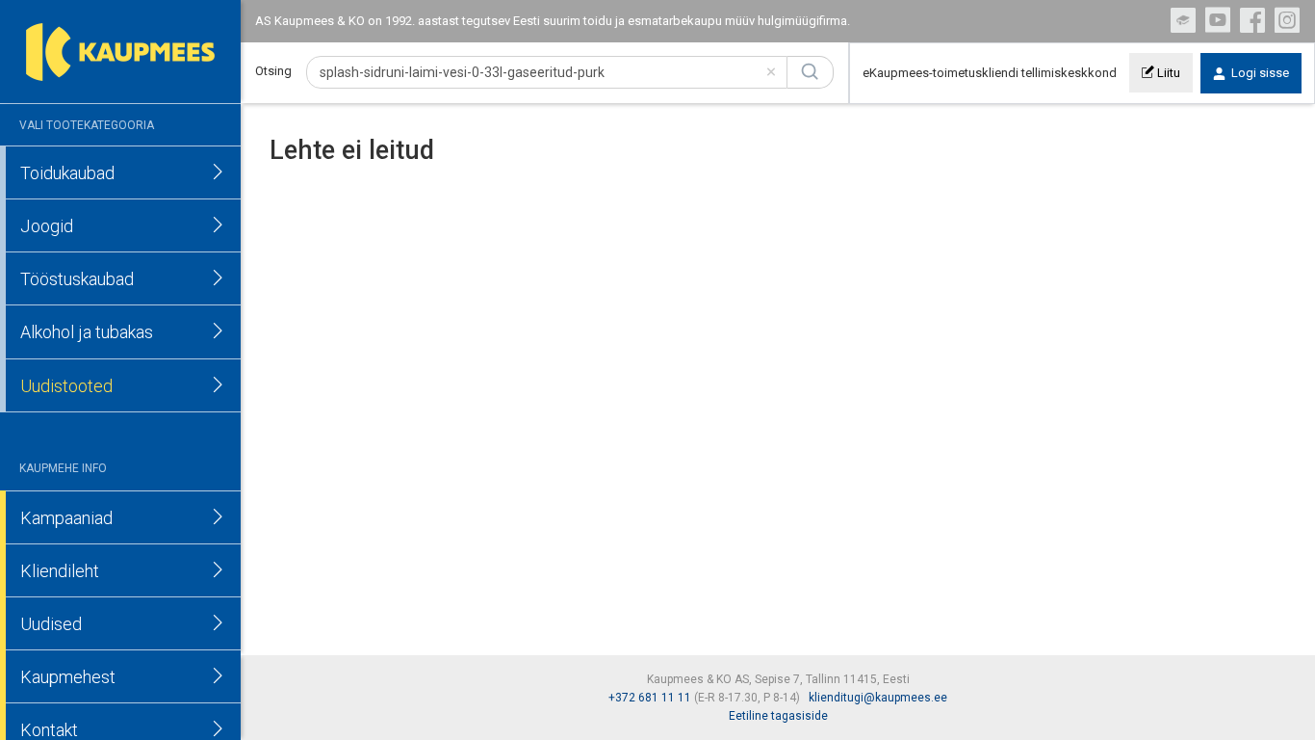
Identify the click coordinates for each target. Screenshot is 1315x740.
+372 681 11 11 (649, 697)
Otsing (273, 71)
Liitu (1167, 73)
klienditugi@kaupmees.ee (878, 697)
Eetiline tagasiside (778, 716)
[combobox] (546, 72)
